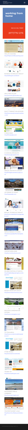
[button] (24, 2)
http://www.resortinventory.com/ (13, 292)
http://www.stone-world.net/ (12, 353)
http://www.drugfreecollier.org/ (13, 95)
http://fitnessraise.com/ (10, 135)
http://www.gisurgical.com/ (11, 154)
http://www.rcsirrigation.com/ (12, 314)
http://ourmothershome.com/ (12, 253)
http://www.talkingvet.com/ (11, 373)
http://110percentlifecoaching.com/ (13, 55)
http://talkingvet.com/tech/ (11, 75)
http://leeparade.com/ (10, 194)
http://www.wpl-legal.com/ (11, 395)
